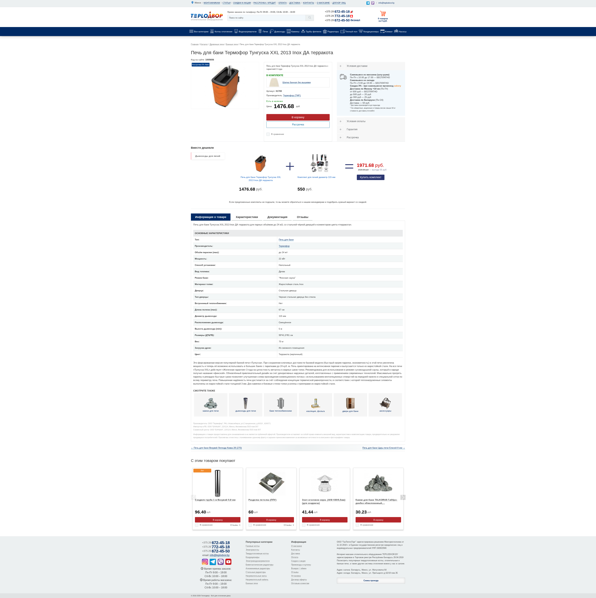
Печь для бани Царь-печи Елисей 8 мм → (383, 448)
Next (402, 498)
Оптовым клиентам (300, 583)
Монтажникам (212, 3)
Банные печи (252, 583)
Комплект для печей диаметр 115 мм (316, 177)
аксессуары (385, 411)
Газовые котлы (253, 546)
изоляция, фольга (315, 411)
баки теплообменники (280, 411)
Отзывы (294, 572)
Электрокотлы (252, 550)
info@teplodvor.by (386, 3)
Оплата (282, 3)
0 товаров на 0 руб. (383, 19)
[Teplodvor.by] (207, 15)
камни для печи (211, 411)
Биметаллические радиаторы (259, 565)
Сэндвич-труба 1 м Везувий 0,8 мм (215, 500)
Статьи (226, 3)
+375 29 (337, 12)
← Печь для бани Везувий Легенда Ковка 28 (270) (216, 448)
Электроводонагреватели (258, 561)
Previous (193, 498)
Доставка (294, 3)
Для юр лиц (339, 3)
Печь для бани (286, 239)
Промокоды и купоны (301, 565)
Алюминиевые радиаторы (258, 568)
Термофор (284, 246)
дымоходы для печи (245, 411)
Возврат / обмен (298, 568)
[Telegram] (368, 3)
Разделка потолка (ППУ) (262, 500)
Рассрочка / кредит (264, 3)
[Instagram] (205, 562)
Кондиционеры (252, 557)
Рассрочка (298, 124)
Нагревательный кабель (257, 579)
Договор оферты (299, 579)
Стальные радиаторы (256, 572)
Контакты (308, 3)
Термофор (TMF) (292, 95)
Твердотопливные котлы (257, 553)
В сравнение (277, 134)
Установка (296, 576)
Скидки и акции (242, 3)
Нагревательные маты (256, 576)
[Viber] (372, 3)
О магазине (323, 3)
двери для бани (350, 411)
